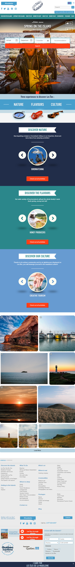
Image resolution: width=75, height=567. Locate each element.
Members (59, 497)
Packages (41, 494)
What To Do (24, 465)
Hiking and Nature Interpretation (28, 470)
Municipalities (42, 486)
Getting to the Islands (8, 485)
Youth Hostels (23, 491)
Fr (73, 3)
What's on (41, 465)
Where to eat (42, 470)
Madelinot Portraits (6, 470)
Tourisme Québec (31, 548)
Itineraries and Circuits (7, 471)
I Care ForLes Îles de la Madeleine (37, 564)
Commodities (43, 478)
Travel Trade (60, 496)
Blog (40, 509)
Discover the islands (8, 465)
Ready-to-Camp (24, 496)
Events (21, 471)
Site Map (59, 484)
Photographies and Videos (45, 489)
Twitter (4, 8)
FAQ (58, 476)
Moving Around (5, 477)
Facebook (1, 8)
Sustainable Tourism (62, 470)
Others (40, 504)
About (58, 465)
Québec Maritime (9, 548)
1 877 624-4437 (51, 523)
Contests (59, 477)
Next (52, 155)
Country (62, 539)
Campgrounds (23, 489)
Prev (22, 155)
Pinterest (12, 8)
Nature (40, 497)
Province (48, 542)
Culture (49, 549)
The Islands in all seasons (8, 480)
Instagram (15, 8)
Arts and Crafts (24, 475)
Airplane (3, 489)
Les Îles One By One (6, 468)
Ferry (2, 488)
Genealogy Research (43, 487)
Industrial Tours (42, 482)
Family (40, 502)
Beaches (22, 468)
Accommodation (60, 40)
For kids (40, 484)
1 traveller (39, 40)
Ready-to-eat (41, 480)
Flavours (40, 498)
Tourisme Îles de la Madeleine (37, 6)
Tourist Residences (25, 488)
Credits (59, 467)
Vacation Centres (24, 493)
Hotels (21, 484)
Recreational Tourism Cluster (64, 501)
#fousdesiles (9, 3)
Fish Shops (23, 477)
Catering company (43, 473)
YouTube (8, 8)
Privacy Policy (61, 486)
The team (59, 469)
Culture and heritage (43, 500)
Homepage (3, 460)
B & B (21, 486)
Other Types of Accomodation (27, 495)
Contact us (23, 505)
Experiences (4, 473)
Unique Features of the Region (9, 478)
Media (58, 494)
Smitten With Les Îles (6, 475)
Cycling (22, 473)
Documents (60, 499)
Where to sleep (25, 482)
